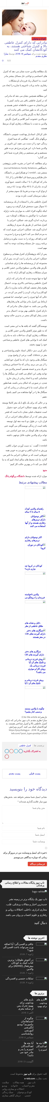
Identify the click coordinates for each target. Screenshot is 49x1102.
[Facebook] (21, 751)
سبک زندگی (7, 1092)
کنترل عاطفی (25, 745)
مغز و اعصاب (28, 1086)
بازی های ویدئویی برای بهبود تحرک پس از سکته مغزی (25, 1004)
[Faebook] (45, 929)
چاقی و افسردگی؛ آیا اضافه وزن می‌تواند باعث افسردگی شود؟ (18, 947)
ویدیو (4, 1086)
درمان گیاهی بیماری (11, 1095)
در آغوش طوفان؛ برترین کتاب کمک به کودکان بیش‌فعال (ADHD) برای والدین (20, 964)
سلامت (5, 1082)
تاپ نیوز (27, 1074)
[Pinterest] (7, 757)
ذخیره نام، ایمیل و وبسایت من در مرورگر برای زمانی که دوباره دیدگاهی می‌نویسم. (25, 855)
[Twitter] (16, 751)
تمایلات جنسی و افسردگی (19, 978)
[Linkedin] (7, 751)
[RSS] (37, 929)
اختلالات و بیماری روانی (13, 1089)
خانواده (14, 1086)
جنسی (28, 1095)
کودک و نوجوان (39, 39)
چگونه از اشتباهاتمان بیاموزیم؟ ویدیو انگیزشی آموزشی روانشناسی (25, 1026)
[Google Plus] (11, 751)
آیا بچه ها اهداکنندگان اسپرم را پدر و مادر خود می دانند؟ (25, 1049)
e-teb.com (29, 1078)
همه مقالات (18, 1082)
